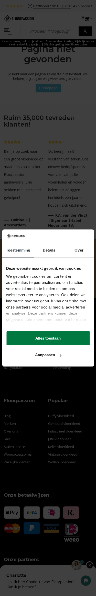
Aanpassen (45, 355)
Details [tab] (49, 250)
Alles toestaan (48, 338)
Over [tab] (78, 250)
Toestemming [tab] (18, 250)
